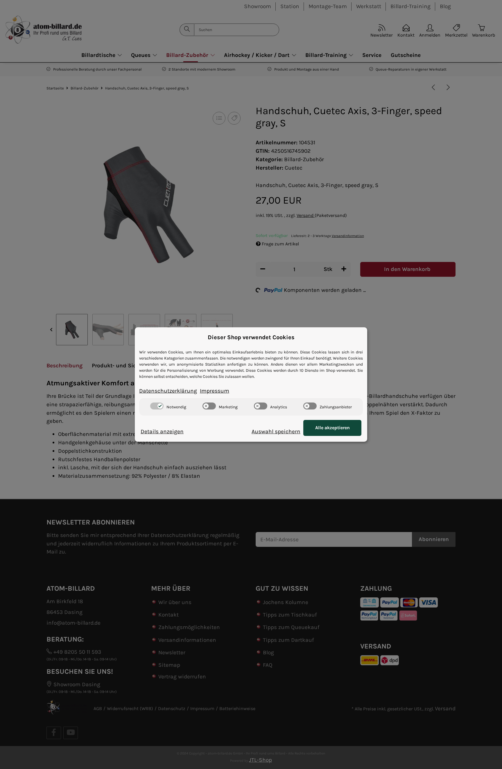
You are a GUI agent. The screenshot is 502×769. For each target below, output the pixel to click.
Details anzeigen (162, 431)
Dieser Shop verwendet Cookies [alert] (251, 337)
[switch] (157, 406)
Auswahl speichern (276, 431)
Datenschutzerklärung (168, 390)
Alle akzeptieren (332, 427)
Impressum (214, 390)
